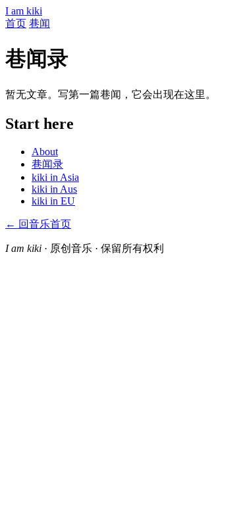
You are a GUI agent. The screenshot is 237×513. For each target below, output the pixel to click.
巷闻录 (47, 164)
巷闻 (39, 23)
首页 (15, 23)
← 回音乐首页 (38, 224)
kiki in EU (53, 201)
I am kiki (23, 10)
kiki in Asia (55, 177)
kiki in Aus (54, 189)
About (45, 151)
